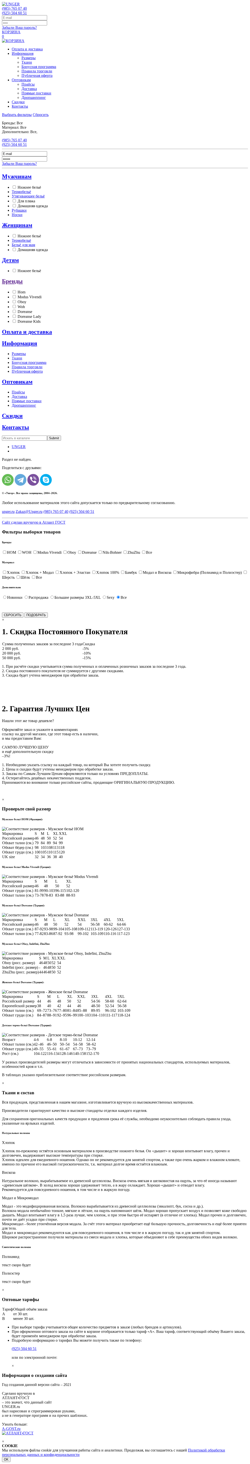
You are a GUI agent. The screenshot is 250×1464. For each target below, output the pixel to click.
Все (149, 552)
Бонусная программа (38, 67)
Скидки (18, 102)
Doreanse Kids (29, 321)
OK (6, 1459)
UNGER (19, 447)
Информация (22, 53)
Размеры (28, 58)
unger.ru (8, 511)
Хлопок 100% (107, 572)
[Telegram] (20, 480)
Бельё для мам (23, 245)
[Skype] (46, 480)
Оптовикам (21, 80)
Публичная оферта (36, 75)
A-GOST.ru (11, 1429)
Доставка (29, 89)
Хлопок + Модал (40, 572)
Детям (10, 260)
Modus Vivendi (30, 297)
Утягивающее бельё (28, 196)
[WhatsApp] (8, 480)
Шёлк (25, 577)
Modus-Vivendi (49, 552)
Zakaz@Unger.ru (29, 511)
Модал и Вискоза (157, 572)
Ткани (26, 62)
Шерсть (8, 577)
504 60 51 (14, 13)
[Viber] (33, 480)
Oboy (22, 302)
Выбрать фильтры (17, 115)
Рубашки (19, 210)
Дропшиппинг (33, 97)
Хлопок (13, 572)
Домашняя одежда (33, 206)
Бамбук (131, 572)
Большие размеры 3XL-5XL (77, 597)
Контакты (20, 106)
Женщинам (17, 225)
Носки (17, 215)
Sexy (111, 597)
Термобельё (21, 192)
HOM (11, 552)
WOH (26, 552)
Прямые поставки (36, 93)
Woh (21, 307)
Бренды (12, 281)
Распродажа (38, 597)
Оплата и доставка (27, 49)
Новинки (14, 597)
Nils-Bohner (112, 552)
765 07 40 (14, 8)
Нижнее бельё (29, 187)
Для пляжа (26, 201)
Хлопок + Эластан (75, 572)
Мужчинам (16, 176)
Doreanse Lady (29, 316)
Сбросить (41, 115)
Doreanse (25, 312)
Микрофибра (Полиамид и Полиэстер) (209, 572)
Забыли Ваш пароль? (19, 27)
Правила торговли (36, 71)
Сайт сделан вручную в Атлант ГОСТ (33, 522)
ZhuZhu (133, 552)
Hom (21, 292)
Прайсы (28, 84)
